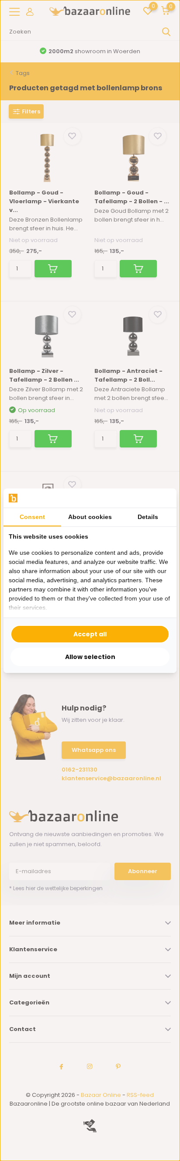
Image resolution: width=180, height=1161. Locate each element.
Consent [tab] (32, 516)
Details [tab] (148, 516)
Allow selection (90, 656)
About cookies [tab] (90, 516)
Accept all (90, 634)
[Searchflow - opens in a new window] (160, 498)
